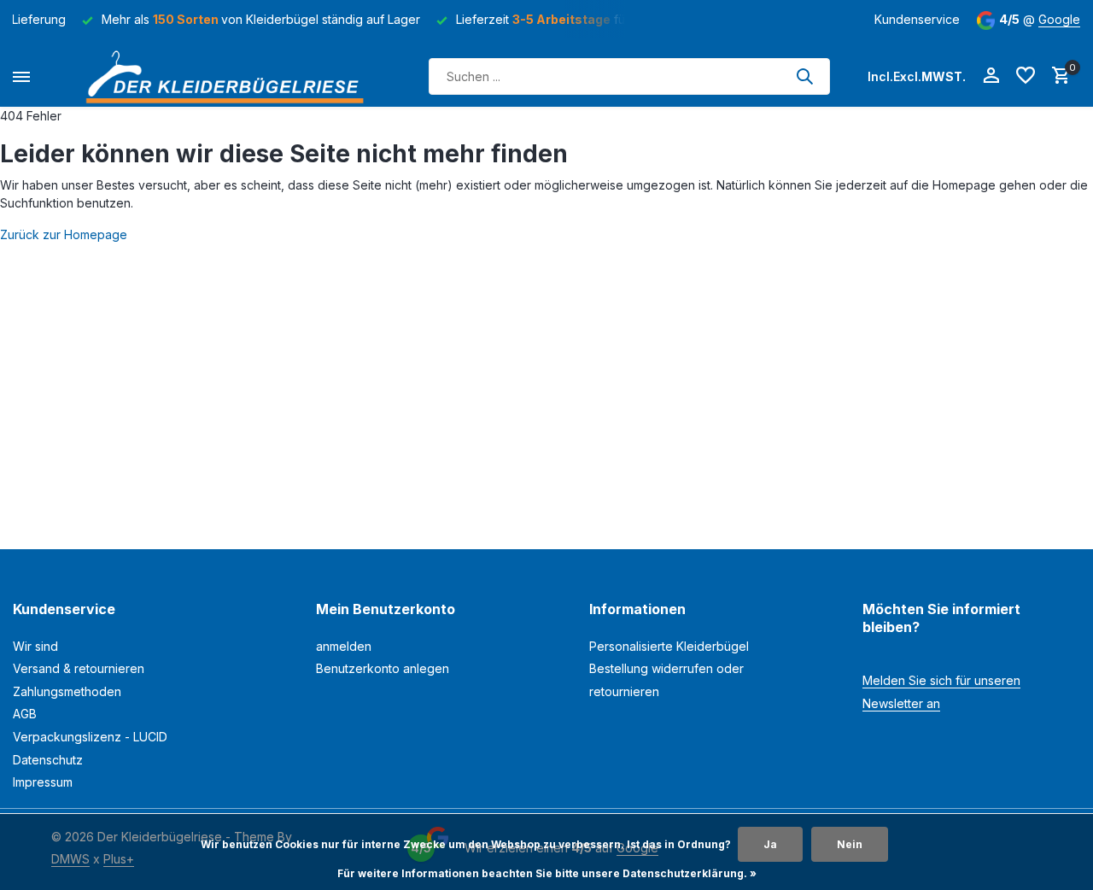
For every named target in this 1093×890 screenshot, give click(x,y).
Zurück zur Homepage (63, 234)
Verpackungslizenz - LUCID (90, 736)
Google (1059, 19)
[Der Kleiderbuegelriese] (229, 76)
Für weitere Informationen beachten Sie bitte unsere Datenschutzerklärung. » (547, 873)
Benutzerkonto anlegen (382, 668)
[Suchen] (804, 76)
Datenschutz (48, 759)
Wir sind (35, 646)
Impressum (43, 782)
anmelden (343, 646)
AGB (25, 713)
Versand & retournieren (78, 668)
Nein (849, 844)
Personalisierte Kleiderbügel (669, 646)
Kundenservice (917, 19)
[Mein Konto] (991, 76)
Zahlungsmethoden (67, 691)
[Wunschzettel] (1025, 76)
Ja (770, 844)
